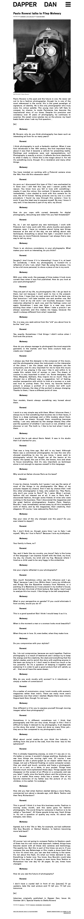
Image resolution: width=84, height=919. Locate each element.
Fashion (32, 905)
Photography (47, 905)
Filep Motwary (40, 16)
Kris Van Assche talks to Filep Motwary (25, 911)
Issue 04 (22, 905)
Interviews (39, 905)
